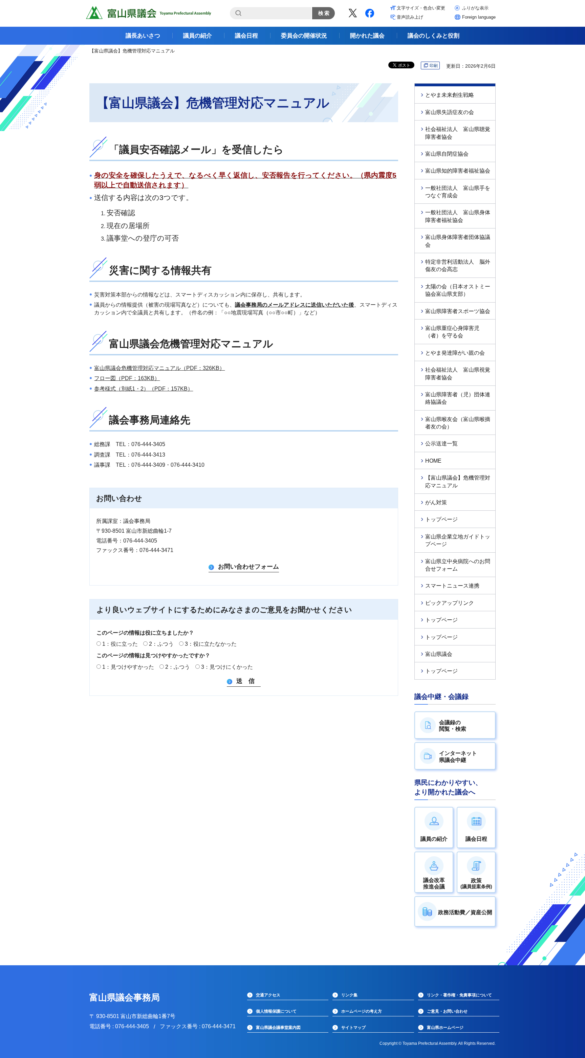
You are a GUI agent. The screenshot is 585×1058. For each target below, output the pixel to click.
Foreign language (479, 17)
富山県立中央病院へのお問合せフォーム (457, 565)
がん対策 (436, 502)
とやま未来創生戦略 (449, 95)
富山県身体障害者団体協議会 (457, 240)
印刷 (434, 65)
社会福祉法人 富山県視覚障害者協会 (457, 373)
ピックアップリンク (449, 603)
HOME (433, 461)
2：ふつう (161, 644)
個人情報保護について (276, 1011)
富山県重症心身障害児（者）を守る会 (452, 331)
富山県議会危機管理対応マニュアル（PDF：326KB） (159, 368)
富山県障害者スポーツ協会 (457, 311)
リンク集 (349, 995)
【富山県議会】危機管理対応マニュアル (457, 481)
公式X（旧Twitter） (353, 13)
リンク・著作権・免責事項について (459, 995)
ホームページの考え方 (361, 1011)
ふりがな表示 (475, 7)
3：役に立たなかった (211, 644)
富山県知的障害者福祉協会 (457, 171)
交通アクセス (268, 995)
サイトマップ (353, 1027)
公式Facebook (369, 13)
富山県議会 (438, 654)
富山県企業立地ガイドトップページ (457, 540)
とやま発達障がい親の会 (455, 353)
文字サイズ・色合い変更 (421, 7)
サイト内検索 (238, 13)
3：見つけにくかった (227, 667)
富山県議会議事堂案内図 (278, 1027)
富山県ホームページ (445, 1027)
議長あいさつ (143, 35)
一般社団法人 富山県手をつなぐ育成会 (457, 191)
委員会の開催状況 (304, 35)
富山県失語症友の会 (449, 112)
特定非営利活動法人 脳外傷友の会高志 (457, 265)
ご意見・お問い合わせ (447, 1011)
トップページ (441, 519)
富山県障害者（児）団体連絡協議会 (457, 398)
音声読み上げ (410, 17)
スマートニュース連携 (452, 586)
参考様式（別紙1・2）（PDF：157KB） (143, 389)
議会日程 (246, 35)
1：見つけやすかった (128, 667)
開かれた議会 (367, 35)
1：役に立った (120, 644)
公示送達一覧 (441, 443)
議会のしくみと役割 (433, 35)
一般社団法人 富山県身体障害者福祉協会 (457, 216)
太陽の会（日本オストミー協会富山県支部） (457, 290)
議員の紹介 (197, 35)
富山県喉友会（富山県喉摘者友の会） (457, 422)
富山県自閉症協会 (447, 154)
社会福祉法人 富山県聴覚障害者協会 (457, 132)
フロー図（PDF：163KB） (127, 378)
